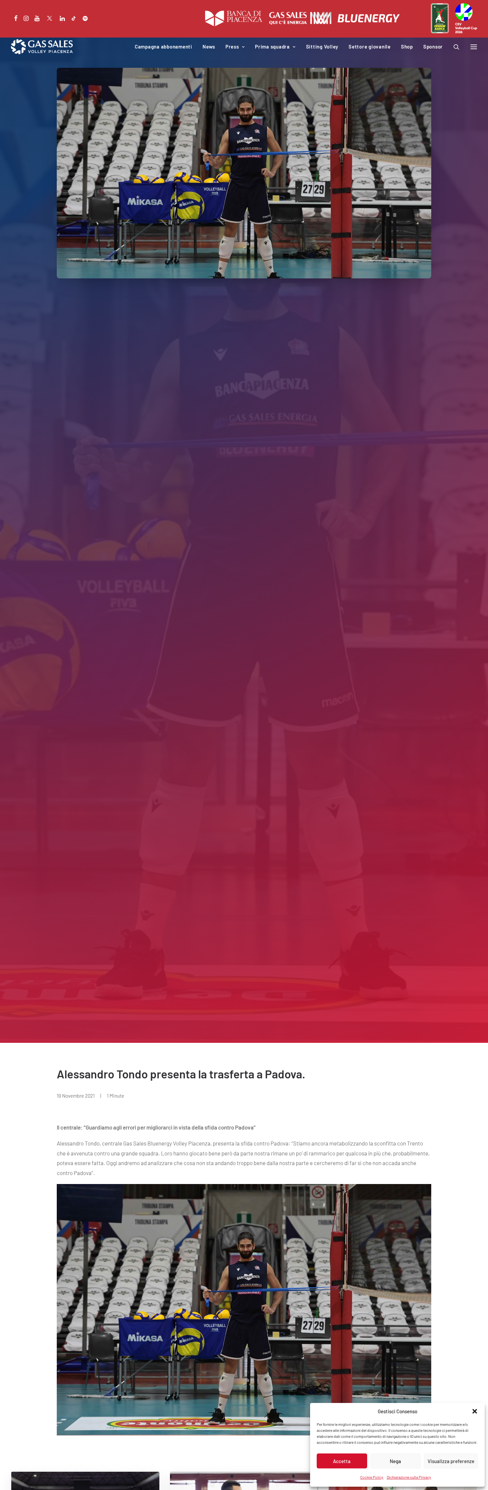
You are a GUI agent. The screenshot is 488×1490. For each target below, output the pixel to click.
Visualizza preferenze (451, 1461)
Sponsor (433, 47)
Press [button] (232, 47)
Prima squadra (272, 47)
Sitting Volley (322, 47)
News (209, 47)
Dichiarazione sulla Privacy (409, 1477)
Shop (407, 47)
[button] (474, 1411)
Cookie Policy (371, 1477)
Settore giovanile (370, 47)
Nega (395, 1461)
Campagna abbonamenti (163, 47)
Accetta (342, 1461)
